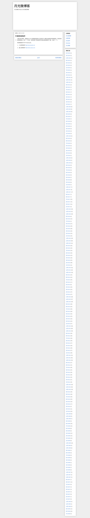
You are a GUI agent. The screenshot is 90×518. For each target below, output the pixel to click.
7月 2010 (68, 396)
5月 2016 (68, 226)
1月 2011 (68, 382)
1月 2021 (68, 104)
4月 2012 (68, 345)
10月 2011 (68, 360)
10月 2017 (68, 192)
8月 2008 (68, 452)
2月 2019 (68, 153)
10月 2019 (68, 136)
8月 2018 (68, 167)
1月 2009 (68, 440)
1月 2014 (68, 294)
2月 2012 (68, 350)
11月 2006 (68, 504)
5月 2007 (68, 489)
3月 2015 (68, 260)
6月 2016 (68, 223)
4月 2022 (68, 72)
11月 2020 (68, 109)
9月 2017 (68, 194)
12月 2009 (68, 413)
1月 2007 (68, 499)
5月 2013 (68, 313)
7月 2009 (68, 426)
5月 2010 (68, 401)
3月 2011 (68, 377)
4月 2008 (68, 462)
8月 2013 (68, 306)
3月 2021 (68, 99)
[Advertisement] (45, 20)
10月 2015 (68, 243)
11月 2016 (68, 211)
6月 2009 (68, 428)
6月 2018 (68, 172)
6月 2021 (68, 92)
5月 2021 (68, 94)
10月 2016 (68, 214)
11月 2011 (68, 357)
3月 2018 (68, 179)
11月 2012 (68, 328)
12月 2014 (68, 267)
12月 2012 (68, 326)
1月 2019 (68, 155)
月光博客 (68, 45)
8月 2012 (68, 335)
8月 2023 (68, 60)
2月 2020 (68, 131)
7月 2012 (68, 338)
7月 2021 (68, 89)
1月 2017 (68, 206)
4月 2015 (68, 257)
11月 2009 (68, 416)
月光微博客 (22, 6)
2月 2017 (68, 204)
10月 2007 (68, 477)
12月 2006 (68, 501)
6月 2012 (68, 340)
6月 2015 (68, 253)
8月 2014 (68, 277)
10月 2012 (68, 331)
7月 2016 (68, 221)
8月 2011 (68, 365)
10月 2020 (68, 111)
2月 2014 (68, 292)
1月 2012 (68, 352)
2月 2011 (68, 379)
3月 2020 (68, 128)
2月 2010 (68, 409)
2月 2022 (68, 75)
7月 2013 (68, 309)
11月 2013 (68, 299)
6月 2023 (68, 62)
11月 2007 (68, 474)
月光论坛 (68, 43)
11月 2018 (68, 160)
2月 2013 (68, 321)
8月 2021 (68, 87)
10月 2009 (68, 418)
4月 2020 (68, 126)
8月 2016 (68, 218)
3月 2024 (68, 55)
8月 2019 (68, 140)
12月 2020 (68, 106)
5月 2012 (68, 343)
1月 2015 (68, 265)
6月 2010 (68, 399)
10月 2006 (68, 506)
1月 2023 (68, 67)
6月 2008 (68, 457)
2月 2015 (68, 262)
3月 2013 (68, 318)
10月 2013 (68, 301)
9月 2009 (68, 421)
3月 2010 (68, 406)
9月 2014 (68, 274)
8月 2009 (68, 423)
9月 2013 (68, 304)
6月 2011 (68, 370)
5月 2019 (68, 145)
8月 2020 (68, 116)
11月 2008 (68, 445)
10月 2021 (68, 82)
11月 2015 (68, 240)
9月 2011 (68, 362)
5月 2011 (68, 372)
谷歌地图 (68, 38)
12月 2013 (68, 296)
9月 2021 (68, 84)
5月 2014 (68, 284)
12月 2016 (68, 209)
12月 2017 (68, 187)
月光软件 (68, 40)
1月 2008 (68, 469)
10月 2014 (68, 272)
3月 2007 (68, 494)
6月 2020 (68, 121)
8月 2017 (68, 196)
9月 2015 (68, 245)
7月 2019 (68, 143)
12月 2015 (68, 238)
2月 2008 (68, 467)
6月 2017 (68, 201)
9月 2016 (68, 216)
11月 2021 (68, 79)
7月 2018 (68, 170)
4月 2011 (68, 374)
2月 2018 (68, 182)
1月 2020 (68, 133)
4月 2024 (68, 53)
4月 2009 (68, 433)
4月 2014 (68, 287)
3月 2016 (68, 231)
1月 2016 (68, 235)
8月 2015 (68, 248)
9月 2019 (68, 138)
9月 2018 (68, 165)
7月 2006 (68, 513)
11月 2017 (68, 189)
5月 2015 (68, 255)
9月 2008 (68, 450)
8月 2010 (68, 394)
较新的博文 (18, 57)
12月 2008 (68, 443)
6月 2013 (68, 311)
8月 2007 (68, 482)
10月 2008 (68, 448)
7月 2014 (68, 279)
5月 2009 (68, 430)
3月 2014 (68, 289)
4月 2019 (68, 148)
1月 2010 (68, 411)
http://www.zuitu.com (30, 47)
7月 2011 (68, 367)
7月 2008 (68, 455)
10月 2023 (68, 58)
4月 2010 (68, 404)
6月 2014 (68, 282)
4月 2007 (68, 491)
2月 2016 (68, 233)
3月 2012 (68, 348)
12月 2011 (68, 355)
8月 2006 (68, 511)
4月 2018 (68, 177)
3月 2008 (68, 465)
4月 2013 (68, 316)
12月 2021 (68, 77)
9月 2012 (68, 333)
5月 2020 (68, 123)
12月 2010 (68, 384)
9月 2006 (68, 508)
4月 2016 (68, 228)
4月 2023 (68, 65)
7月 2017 (68, 199)
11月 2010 (68, 387)
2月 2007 (68, 496)
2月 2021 (68, 101)
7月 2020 (68, 118)
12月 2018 (68, 157)
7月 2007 (68, 484)
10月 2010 (68, 389)
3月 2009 (68, 435)
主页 (38, 57)
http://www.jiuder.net (30, 45)
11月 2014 (68, 270)
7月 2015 (68, 250)
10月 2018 (68, 162)
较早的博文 (58, 57)
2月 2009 (68, 438)
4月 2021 (68, 97)
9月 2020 (68, 114)
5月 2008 (68, 460)
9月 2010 (68, 391)
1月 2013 (68, 323)
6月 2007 (68, 487)
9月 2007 (68, 479)
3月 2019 (68, 150)
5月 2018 (68, 175)
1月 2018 (68, 184)
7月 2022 (68, 70)
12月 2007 (68, 472)
